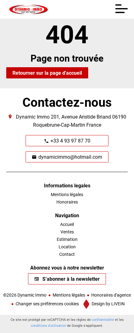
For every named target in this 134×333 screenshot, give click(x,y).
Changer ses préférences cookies (47, 304)
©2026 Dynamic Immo (24, 295)
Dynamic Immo (33, 116)
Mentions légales (69, 295)
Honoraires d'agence (111, 295)
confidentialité (103, 319)
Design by (108, 304)
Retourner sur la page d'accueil (47, 72)
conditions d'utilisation (48, 325)
